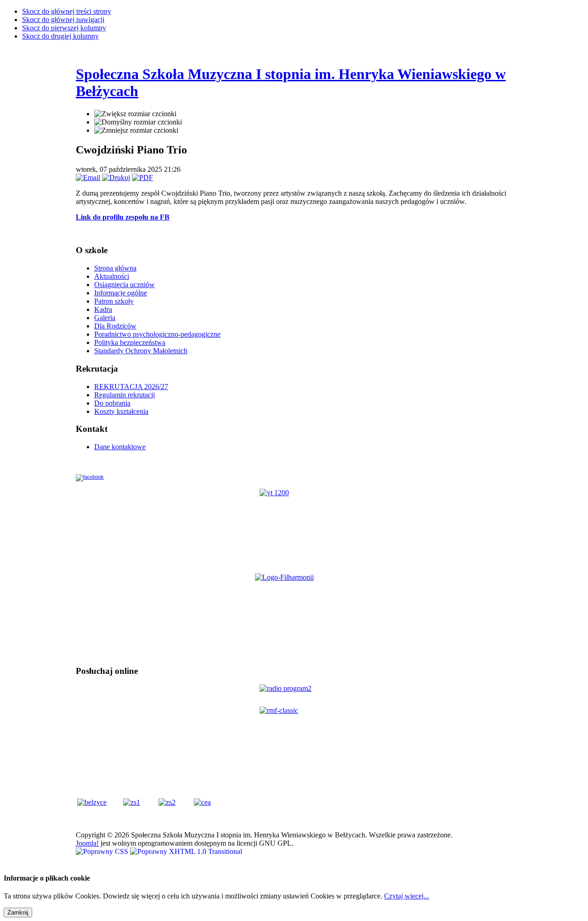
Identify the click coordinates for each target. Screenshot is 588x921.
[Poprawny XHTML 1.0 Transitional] (186, 851)
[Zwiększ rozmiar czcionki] (135, 114)
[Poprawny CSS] (103, 851)
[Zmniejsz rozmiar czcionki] (136, 130)
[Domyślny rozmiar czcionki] (138, 122)
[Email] (88, 177)
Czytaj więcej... (406, 896)
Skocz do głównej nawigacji (63, 19)
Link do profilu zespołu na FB (123, 217)
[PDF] (142, 177)
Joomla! (87, 843)
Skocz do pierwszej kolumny (64, 28)
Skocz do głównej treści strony (66, 11)
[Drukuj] (116, 177)
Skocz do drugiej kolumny (60, 36)
